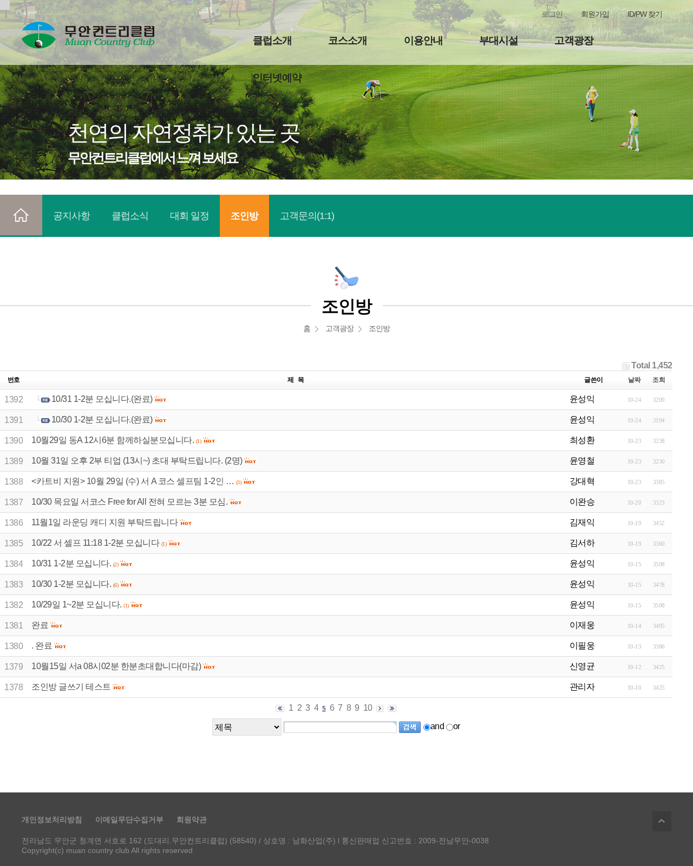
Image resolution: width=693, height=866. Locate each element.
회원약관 (191, 819)
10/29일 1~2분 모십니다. (76, 604)
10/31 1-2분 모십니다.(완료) (102, 399)
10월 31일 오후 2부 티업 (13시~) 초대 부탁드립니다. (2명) (137, 460)
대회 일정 (189, 215)
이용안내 (423, 40)
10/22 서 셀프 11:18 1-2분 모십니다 (95, 542)
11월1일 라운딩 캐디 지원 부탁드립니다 (104, 522)
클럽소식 (130, 215)
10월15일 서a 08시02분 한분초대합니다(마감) (116, 666)
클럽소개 (272, 40)
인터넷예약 (277, 77)
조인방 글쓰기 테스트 (71, 686)
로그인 (552, 14)
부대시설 (498, 40)
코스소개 (347, 40)
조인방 (244, 215)
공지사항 (71, 215)
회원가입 (595, 14)
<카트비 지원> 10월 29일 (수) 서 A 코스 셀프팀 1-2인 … (132, 481)
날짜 (634, 380)
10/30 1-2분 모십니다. (71, 584)
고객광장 (573, 40)
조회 (658, 380)
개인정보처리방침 (52, 819)
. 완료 (41, 645)
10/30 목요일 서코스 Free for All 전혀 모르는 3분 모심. (129, 501)
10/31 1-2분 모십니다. (71, 563)
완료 (39, 625)
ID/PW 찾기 (644, 14)
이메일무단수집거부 (129, 819)
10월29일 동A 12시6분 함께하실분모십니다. (112, 440)
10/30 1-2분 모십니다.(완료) (102, 419)
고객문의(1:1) (307, 215)
